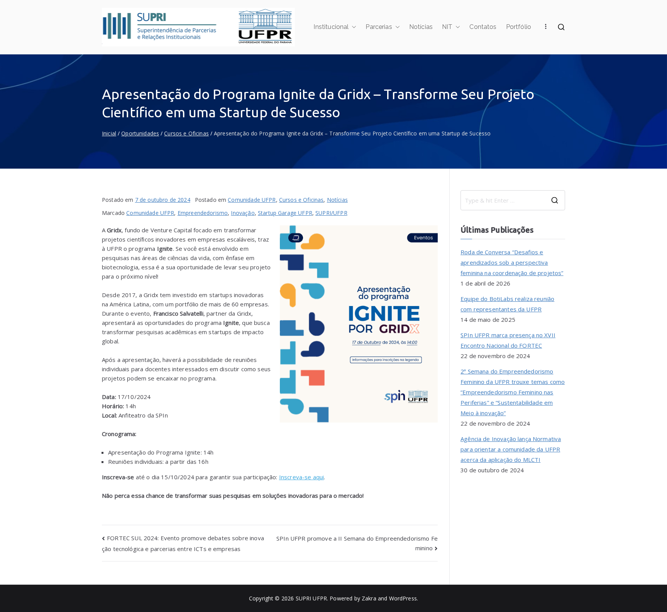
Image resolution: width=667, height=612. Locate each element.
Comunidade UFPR (252, 199)
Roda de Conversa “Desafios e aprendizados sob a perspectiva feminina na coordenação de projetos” (511, 262)
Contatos (482, 26)
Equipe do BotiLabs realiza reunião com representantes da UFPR (507, 304)
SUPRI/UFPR (331, 212)
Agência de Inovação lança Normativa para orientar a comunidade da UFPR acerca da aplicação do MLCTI (510, 449)
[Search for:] (513, 200)
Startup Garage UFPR (285, 212)
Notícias (421, 26)
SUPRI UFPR (311, 598)
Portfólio (518, 26)
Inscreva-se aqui (301, 477)
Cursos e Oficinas (301, 199)
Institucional (331, 26)
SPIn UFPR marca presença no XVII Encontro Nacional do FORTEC (507, 340)
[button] (352, 27)
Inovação (242, 212)
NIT (447, 26)
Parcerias (379, 26)
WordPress (403, 598)
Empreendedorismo (203, 212)
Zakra (369, 598)
